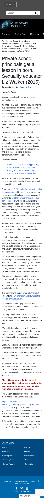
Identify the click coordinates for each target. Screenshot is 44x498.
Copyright (7, 481)
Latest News (29, 456)
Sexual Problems (9, 464)
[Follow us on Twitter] (21, 488)
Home (5, 447)
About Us (28, 460)
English (26, 496)
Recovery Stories (9, 460)
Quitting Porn (20, 34)
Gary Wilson (27, 491)
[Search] (36, 13)
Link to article (25, 87)
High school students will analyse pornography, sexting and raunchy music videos (22, 405)
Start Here (6, 451)
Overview (6, 34)
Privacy (34, 481)
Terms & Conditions (22, 484)
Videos (27, 451)
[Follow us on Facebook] (16, 488)
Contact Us (29, 464)
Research (34, 34)
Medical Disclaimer (21, 481)
